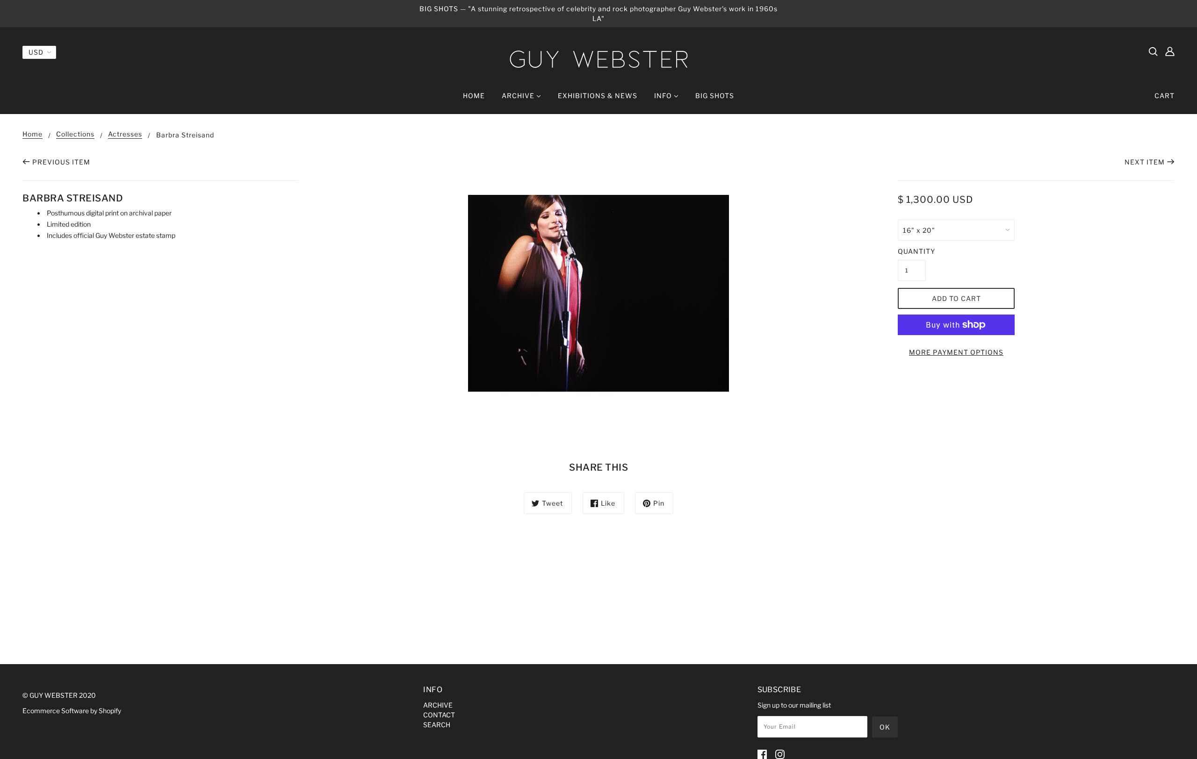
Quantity (912, 251)
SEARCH (436, 725)
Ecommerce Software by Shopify (71, 711)
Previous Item (61, 162)
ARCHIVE (438, 705)
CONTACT (439, 715)
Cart (1164, 96)
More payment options (956, 352)
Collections (75, 134)
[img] (1153, 51)
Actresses (125, 134)
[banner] (598, 59)
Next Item (1145, 162)
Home (32, 134)
